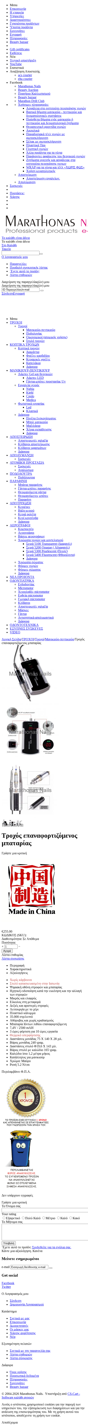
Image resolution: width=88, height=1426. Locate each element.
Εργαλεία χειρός (28, 385)
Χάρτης (15, 197)
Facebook (8, 1283)
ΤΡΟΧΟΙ (16, 322)
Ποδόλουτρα (26, 477)
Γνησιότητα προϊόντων (24, 23)
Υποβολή (8, 1243)
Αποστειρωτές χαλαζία (33, 440)
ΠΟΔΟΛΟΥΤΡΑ (21, 473)
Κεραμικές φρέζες (38, 359)
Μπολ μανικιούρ (37, 422)
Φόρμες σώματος (29, 569)
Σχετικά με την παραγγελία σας (30, 1350)
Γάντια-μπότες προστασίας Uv (46, 381)
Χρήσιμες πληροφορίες (33, 104)
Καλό (64, 1218)
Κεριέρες (24, 507)
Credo (30, 396)
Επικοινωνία (18, 8)
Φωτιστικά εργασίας (31, 403)
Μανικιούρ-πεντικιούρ (40, 330)
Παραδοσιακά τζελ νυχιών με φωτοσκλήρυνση (45, 136)
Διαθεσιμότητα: (12, 939)
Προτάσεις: (17, 193)
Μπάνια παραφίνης (30, 484)
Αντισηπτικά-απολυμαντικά (36, 617)
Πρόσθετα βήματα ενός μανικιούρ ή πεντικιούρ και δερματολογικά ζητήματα (52, 121)
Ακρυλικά (32, 130)
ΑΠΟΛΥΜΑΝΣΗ (22, 455)
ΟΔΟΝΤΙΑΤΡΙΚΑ (22, 580)
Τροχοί (22, 326)
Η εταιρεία (17, 12)
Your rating (9, 1214)
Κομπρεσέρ (26, 529)
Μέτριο (50, 1218)
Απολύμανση (26, 182)
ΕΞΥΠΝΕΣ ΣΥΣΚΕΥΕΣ (26, 628)
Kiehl (29, 392)
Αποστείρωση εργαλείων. (43, 178)
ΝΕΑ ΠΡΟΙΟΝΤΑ (22, 577)
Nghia (30, 389)
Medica (31, 400)
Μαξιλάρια (33, 425)
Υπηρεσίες (17, 16)
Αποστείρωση (27, 174)
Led (28, 407)
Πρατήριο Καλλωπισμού (34, 93)
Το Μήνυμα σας (12, 1222)
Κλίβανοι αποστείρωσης (34, 444)
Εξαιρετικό (13, 1218)
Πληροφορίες (18, 38)
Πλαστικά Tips (35, 145)
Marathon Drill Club (31, 101)
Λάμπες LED (35, 378)
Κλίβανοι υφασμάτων (32, 448)
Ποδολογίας (34, 333)
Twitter (6, 1287)
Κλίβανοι (24, 602)
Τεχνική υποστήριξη (23, 60)
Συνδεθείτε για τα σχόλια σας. (51, 1247)
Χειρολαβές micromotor (33, 591)
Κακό (76, 1218)
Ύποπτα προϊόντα (21, 27)
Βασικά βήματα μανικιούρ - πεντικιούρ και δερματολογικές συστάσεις (54, 113)
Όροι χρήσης (18, 1372)
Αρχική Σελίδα (11, 639)
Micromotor (25, 588)
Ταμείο (6, 249)
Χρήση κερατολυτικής (40, 171)
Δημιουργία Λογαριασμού (27, 1304)
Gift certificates (19, 49)
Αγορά (7, 950)
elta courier (25, 79)
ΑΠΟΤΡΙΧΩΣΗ (20, 503)
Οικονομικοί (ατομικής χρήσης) (46, 337)
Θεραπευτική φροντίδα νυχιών (46, 126)
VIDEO (15, 632)
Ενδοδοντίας (26, 584)
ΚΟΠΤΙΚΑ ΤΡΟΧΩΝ (24, 344)
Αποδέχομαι (10, 1422)
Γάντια (22, 614)
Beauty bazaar (19, 42)
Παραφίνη (24, 499)
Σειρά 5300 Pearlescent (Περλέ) (47, 551)
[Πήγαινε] (42, 290)
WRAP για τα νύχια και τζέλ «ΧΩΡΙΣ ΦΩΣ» (55, 167)
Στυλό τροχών (35, 341)
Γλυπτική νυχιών (37, 149)
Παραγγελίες (18, 264)
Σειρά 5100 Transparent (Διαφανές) (49, 543)
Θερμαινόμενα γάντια (32, 492)
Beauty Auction (28, 90)
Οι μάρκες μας (19, 1329)
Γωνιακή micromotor (31, 599)
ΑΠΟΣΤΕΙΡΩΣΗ (21, 437)
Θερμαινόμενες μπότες (33, 496)
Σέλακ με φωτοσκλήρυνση (43, 141)
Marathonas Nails (29, 86)
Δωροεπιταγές (19, 1325)
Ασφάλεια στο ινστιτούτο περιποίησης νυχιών (56, 108)
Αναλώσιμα (25, 470)
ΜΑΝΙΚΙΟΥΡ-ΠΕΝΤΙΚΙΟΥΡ (30, 370)
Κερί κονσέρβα (28, 518)
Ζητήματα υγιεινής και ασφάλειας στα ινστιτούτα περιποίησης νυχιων (50, 161)
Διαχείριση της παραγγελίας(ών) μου (25, 285)
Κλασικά (32, 411)
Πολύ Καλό (33, 1218)
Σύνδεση (7, 293)
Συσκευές (16, 185)
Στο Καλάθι (9, 245)
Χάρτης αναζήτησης (23, 1333)
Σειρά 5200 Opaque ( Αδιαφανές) (48, 547)
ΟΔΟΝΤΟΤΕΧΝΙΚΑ (24, 625)
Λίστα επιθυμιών (21, 275)
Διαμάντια (32, 352)
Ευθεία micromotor (30, 595)
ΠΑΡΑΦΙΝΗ (18, 481)
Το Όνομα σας (11, 1206)
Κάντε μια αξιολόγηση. (17, 1251)
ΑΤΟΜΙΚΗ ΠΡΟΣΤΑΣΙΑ (27, 462)
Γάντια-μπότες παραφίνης (34, 488)
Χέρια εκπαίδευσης (39, 429)
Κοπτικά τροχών (28, 348)
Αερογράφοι (26, 532)
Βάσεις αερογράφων (31, 536)
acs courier (25, 75)
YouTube (16, 64)
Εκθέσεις (16, 53)
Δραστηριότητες (20, 20)
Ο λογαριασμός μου (15, 257)
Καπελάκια (33, 363)
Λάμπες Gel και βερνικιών (35, 374)
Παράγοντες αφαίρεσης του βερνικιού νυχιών (55, 156)
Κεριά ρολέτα (27, 514)
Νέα (12, 1337)
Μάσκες (23, 610)
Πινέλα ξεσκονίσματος (41, 418)
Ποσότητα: (9, 942)
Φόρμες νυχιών (28, 566)
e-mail (6, 1267)
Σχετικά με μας (19, 1318)
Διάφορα (31, 366)
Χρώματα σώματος (30, 562)
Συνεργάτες (17, 31)
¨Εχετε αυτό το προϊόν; (24, 271)
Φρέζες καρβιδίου (38, 355)
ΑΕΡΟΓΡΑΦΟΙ (20, 525)
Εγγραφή (15, 34)
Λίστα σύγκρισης (21, 1358)
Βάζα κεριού (26, 510)
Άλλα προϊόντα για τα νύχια (44, 152)
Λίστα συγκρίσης (13, 958)
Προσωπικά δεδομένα (24, 1375)
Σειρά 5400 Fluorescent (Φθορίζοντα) (50, 555)
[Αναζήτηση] (41, 254)
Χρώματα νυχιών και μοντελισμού (40, 540)
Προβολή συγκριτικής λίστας (29, 267)
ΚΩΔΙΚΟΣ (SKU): (14, 935)
